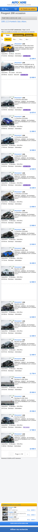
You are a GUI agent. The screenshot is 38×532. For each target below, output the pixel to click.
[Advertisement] (18, 82)
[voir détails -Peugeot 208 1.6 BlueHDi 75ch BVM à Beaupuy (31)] (7, 158)
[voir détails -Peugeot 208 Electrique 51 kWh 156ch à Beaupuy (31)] (7, 381)
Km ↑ (27, 39)
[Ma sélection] (16, 9)
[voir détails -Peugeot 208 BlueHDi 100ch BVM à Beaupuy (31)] (7, 177)
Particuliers (29, 35)
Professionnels (18, 35)
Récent (8, 39)
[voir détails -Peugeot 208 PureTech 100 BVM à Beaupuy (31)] (7, 419)
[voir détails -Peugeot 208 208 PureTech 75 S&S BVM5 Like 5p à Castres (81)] (7, 66)
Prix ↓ (21, 39)
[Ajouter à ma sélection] (12, 45)
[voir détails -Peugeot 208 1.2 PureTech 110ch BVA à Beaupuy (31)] (7, 120)
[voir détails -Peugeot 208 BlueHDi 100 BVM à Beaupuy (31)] (7, 271)
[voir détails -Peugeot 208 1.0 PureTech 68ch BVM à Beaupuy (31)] (7, 102)
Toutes (8, 35)
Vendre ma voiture (29, 9)
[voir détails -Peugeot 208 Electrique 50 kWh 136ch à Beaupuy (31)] (7, 252)
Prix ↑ (15, 39)
